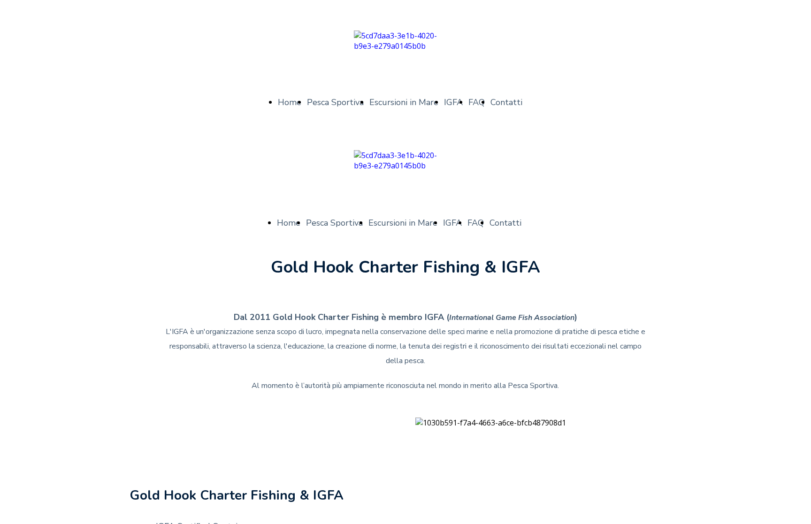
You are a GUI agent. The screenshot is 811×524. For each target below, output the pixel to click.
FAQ (476, 102)
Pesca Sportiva (335, 102)
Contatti (506, 102)
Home (289, 102)
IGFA (453, 102)
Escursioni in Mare (403, 102)
